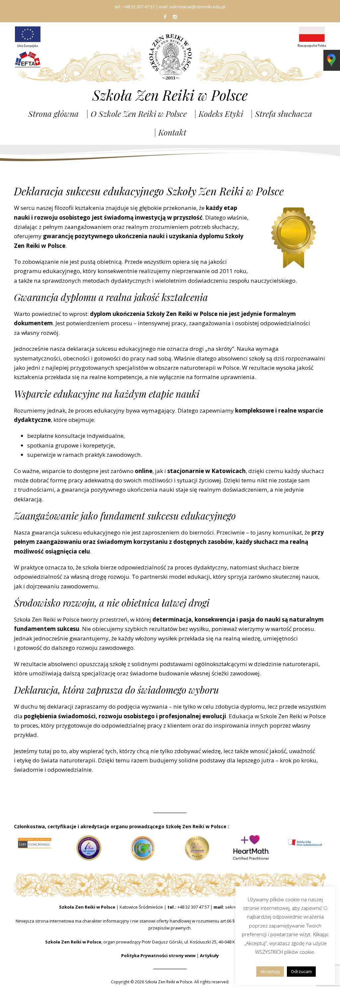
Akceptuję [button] (270, 971)
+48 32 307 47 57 (193, 907)
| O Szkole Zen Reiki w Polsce (136, 113)
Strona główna (53, 113)
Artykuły (209, 955)
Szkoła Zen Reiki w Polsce (170, 95)
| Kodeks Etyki (218, 113)
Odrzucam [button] (301, 971)
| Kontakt (170, 132)
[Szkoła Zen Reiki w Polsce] (170, 56)
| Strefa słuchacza (281, 113)
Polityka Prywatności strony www (158, 955)
